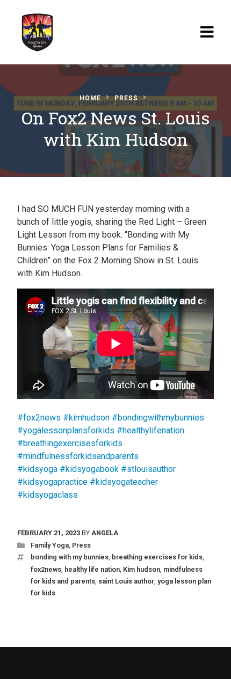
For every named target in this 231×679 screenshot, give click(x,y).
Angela (104, 533)
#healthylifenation (150, 430)
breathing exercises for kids (157, 557)
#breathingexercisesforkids (69, 443)
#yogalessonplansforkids (65, 430)
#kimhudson (86, 417)
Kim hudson (141, 569)
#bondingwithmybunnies (158, 417)
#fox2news (39, 417)
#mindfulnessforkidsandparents (78, 456)
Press (126, 98)
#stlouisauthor (148, 469)
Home (90, 98)
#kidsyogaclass (47, 495)
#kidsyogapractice (52, 482)
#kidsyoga (37, 469)
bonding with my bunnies (70, 557)
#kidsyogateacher (124, 482)
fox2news (46, 569)
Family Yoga (50, 545)
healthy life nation (92, 569)
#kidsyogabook (89, 469)
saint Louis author (126, 581)
